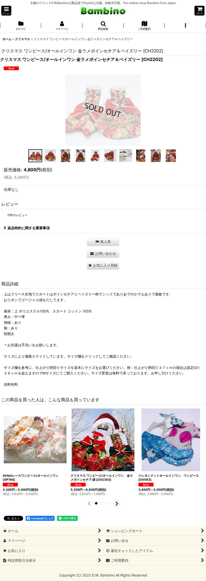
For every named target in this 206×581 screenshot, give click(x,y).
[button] (6, 11)
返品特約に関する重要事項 (29, 228)
